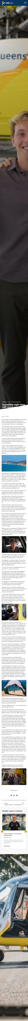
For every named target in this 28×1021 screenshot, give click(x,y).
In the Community (16, 402)
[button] (11, 795)
